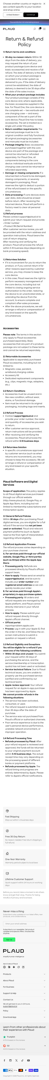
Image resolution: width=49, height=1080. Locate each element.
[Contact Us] (44, 999)
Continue (31, 15)
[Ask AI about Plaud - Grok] (18, 967)
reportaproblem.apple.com (19, 625)
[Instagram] (11, 1060)
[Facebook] (5, 1060)
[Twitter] (17, 1060)
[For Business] (44, 987)
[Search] (34, 29)
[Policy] (44, 1010)
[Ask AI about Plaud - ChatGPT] (4, 967)
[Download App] (44, 1017)
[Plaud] (9, 29)
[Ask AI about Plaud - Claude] (9, 967)
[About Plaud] (44, 980)
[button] (13, 15)
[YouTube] (29, 1060)
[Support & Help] (44, 993)
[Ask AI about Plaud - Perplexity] (23, 967)
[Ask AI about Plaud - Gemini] (14, 967)
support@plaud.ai (10, 1006)
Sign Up (9, 940)
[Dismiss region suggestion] (44, 3)
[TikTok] (23, 1060)
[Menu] (44, 29)
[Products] (44, 974)
